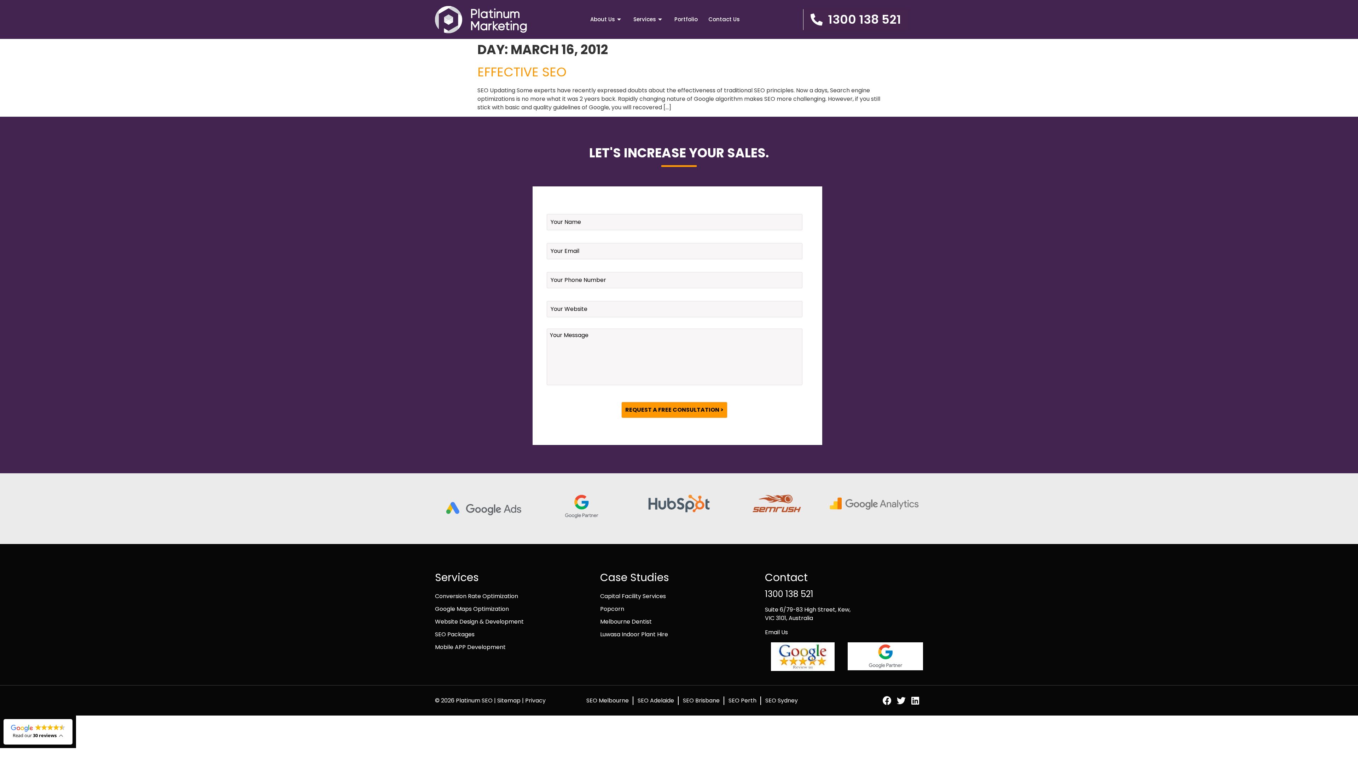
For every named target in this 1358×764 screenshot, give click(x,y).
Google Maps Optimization (472, 609)
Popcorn (612, 609)
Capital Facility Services (633, 596)
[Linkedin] (915, 700)
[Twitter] (901, 700)
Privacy (535, 700)
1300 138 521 (789, 594)
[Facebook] (887, 700)
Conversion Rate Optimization (476, 596)
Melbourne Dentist (626, 622)
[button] (855, 19)
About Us (602, 19)
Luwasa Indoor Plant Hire (634, 634)
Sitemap (509, 700)
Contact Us (724, 19)
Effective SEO (522, 72)
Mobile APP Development (470, 647)
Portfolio (686, 19)
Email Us (776, 632)
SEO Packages (455, 634)
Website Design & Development (479, 622)
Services (644, 19)
